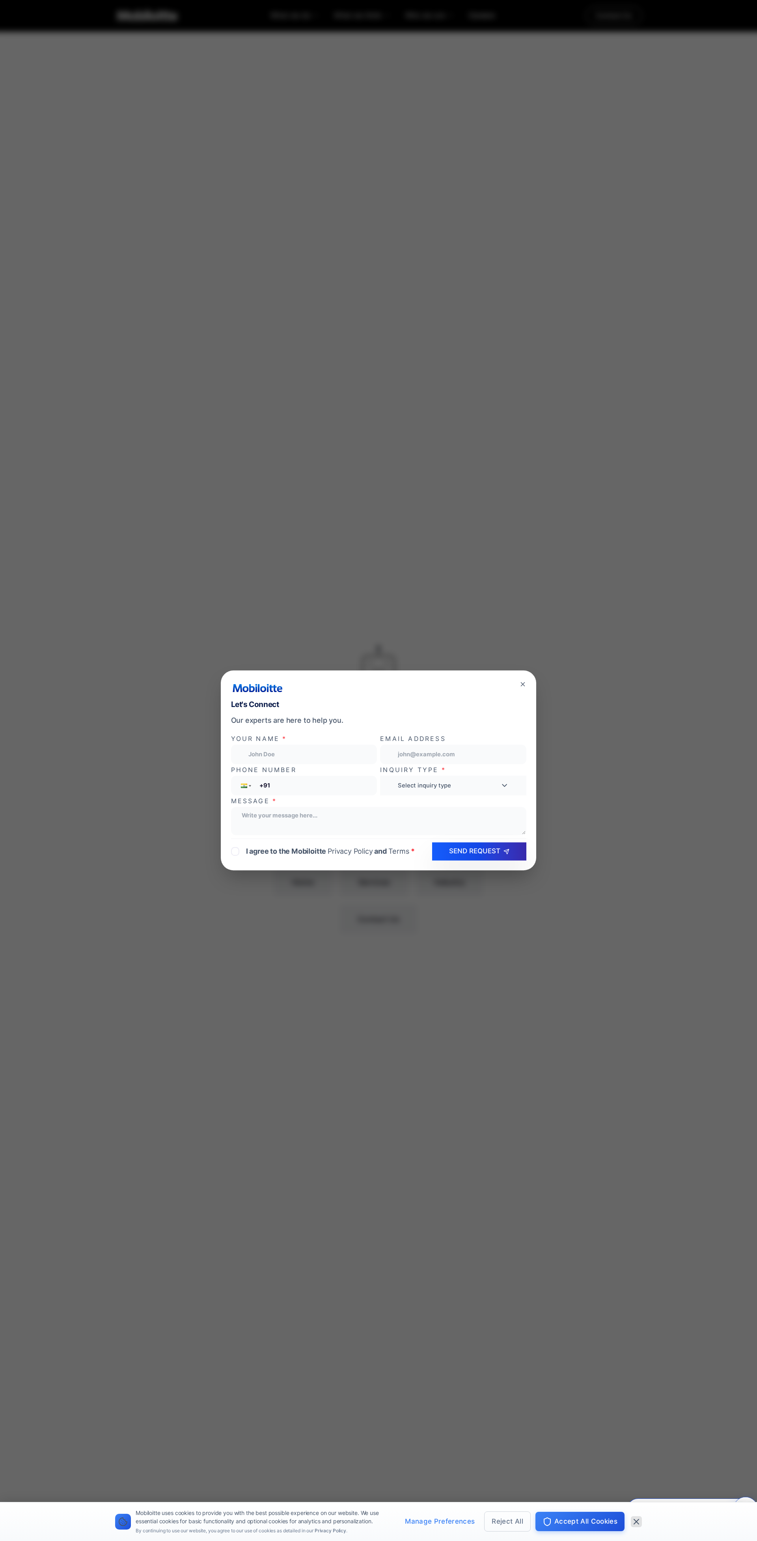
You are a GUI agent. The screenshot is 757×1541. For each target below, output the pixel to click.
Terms (398, 851)
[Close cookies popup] (636, 1521)
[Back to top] (24, 1487)
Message (254, 801)
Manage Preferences (440, 1521)
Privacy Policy (330, 1531)
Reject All (507, 1521)
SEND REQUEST (474, 851)
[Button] (523, 684)
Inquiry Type (413, 770)
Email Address (413, 739)
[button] (245, 785)
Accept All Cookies (585, 1521)
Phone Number (263, 770)
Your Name (259, 739)
